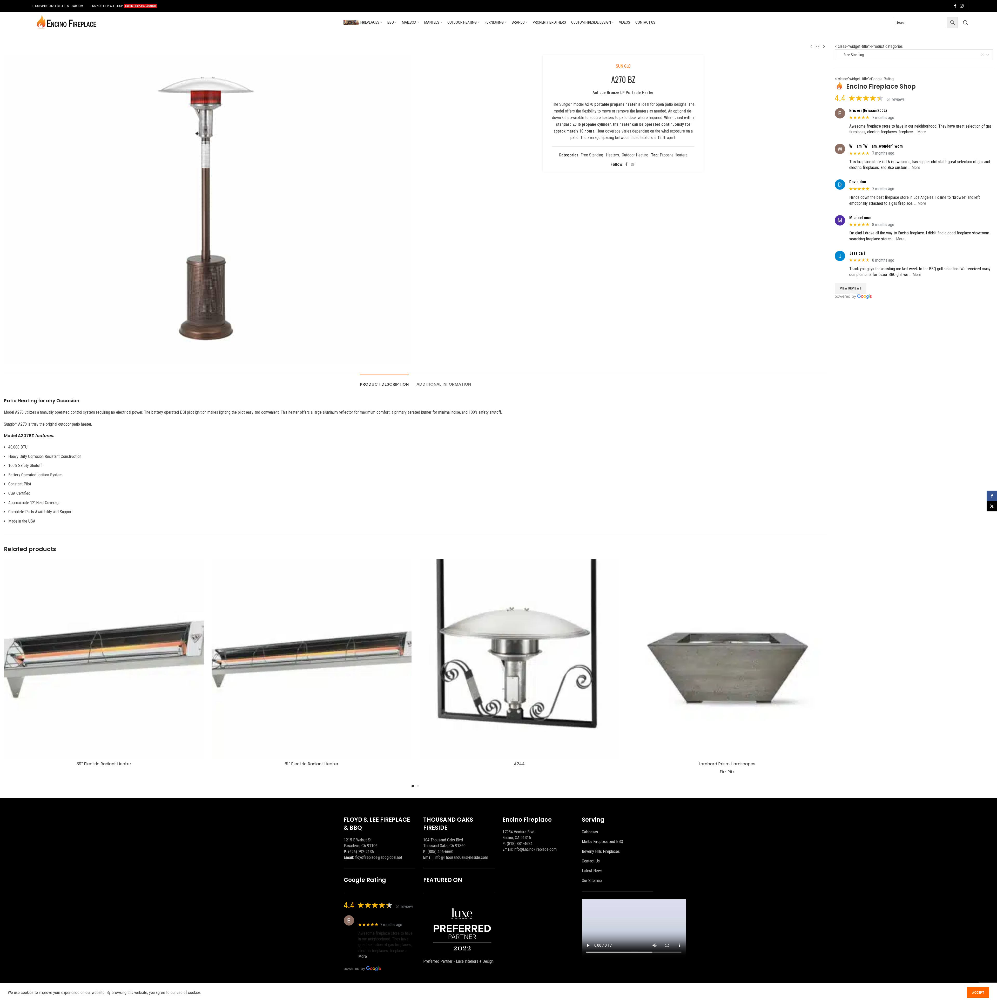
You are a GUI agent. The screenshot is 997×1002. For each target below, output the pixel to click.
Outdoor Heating (635, 155)
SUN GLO (623, 66)
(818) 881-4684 (520, 843)
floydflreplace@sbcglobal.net (378, 857)
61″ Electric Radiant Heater (312, 764)
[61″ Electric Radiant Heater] (312, 659)
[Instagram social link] (961, 6)
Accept (978, 992)
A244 (519, 764)
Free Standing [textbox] (851, 55)
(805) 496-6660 (440, 851)
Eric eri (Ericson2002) (868, 110)
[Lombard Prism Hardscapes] (727, 659)
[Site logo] (66, 22)
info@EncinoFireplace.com (535, 849)
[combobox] (914, 54)
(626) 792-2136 (361, 851)
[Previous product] (811, 47)
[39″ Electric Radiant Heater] (104, 659)
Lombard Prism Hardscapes (727, 764)
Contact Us (591, 861)
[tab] (384, 382)
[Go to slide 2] (418, 786)
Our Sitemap (592, 880)
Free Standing (592, 155)
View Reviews (850, 288)
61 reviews (896, 99)
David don (857, 181)
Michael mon (860, 217)
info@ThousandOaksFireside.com (461, 857)
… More (920, 131)
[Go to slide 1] (413, 786)
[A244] (519, 659)
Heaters (612, 155)
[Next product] (824, 47)
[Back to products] (817, 47)
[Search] (965, 22)
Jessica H (857, 253)
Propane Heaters (674, 155)
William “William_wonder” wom (876, 146)
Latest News (592, 870)
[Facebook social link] (955, 6)
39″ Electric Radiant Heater (104, 764)
